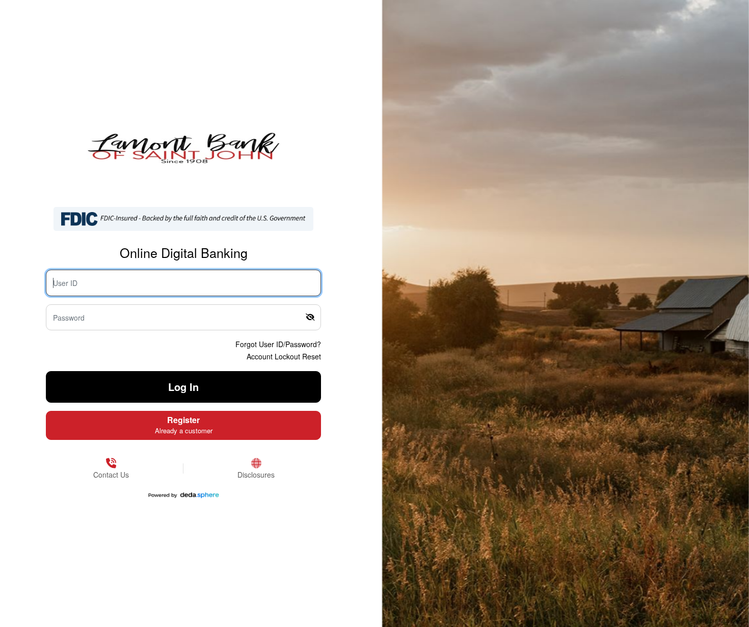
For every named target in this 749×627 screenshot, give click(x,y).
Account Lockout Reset (284, 356)
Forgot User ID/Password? (278, 344)
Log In (183, 386)
